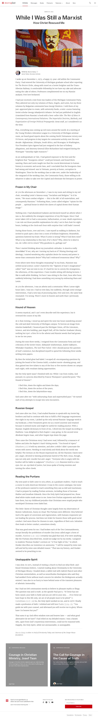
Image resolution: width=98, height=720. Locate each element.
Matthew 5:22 (52, 462)
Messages (34, 3)
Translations (70, 715)
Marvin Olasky (20, 633)
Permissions (78, 715)
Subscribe (78, 706)
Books (42, 3)
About (68, 3)
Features (58, 3)
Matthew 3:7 (21, 446)
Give (74, 3)
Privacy (85, 715)
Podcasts (50, 3)
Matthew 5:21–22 (30, 536)
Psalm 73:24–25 (66, 604)
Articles (25, 3)
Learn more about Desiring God (19, 704)
